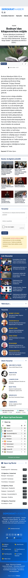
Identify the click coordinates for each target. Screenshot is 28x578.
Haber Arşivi (7, 558)
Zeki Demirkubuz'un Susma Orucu (16, 338)
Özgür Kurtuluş (14, 320)
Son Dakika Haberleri (18, 554)
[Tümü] (26, 303)
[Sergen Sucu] (4, 396)
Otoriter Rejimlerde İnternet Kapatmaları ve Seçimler (17, 323)
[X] (10, 534)
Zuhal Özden (13, 335)
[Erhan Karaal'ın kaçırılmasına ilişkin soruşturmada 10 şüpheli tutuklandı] (21, 194)
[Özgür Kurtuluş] (4, 322)
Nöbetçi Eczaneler (5, 545)
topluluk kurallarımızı (15, 238)
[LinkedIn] (15, 534)
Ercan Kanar (13, 343)
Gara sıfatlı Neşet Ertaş (15, 367)
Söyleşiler (19, 16)
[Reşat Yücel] (4, 388)
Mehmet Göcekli (14, 313)
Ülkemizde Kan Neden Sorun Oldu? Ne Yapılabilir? (17, 353)
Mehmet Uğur (13, 328)
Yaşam (14, 25)
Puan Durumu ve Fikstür (20, 550)
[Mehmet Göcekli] (4, 315)
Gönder (4, 233)
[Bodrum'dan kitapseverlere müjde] (14, 54)
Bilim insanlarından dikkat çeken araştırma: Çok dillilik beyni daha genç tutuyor (20, 172)
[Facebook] (7, 534)
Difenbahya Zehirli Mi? (19, 566)
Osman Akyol (13, 402)
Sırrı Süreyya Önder (15, 365)
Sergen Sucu (13, 395)
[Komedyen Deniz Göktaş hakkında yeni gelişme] (7, 180)
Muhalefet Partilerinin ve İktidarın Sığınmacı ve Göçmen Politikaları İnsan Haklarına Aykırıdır (18, 346)
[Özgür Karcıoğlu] (4, 352)
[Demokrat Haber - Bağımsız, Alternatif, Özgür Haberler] (12, 9)
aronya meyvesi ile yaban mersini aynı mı (14, 568)
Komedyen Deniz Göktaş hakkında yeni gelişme (7, 187)
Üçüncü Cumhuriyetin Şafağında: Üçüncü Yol (15, 389)
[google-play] (18, 538)
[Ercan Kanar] (4, 345)
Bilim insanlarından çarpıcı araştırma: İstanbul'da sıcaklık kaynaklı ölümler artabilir (6, 172)
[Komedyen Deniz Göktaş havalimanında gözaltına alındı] (7, 194)
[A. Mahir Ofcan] (4, 381)
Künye (7, 564)
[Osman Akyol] (4, 403)
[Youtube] (18, 534)
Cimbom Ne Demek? (7, 566)
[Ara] (2, 12)
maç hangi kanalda (14, 571)
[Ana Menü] (4, 12)
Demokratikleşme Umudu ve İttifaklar (17, 382)
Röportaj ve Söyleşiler (15, 564)
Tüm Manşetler (8, 554)
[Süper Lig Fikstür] (26, 463)
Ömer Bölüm (13, 372)
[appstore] (9, 538)
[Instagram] (12, 534)
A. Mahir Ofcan (13, 379)
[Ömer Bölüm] (4, 373)
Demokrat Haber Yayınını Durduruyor (16, 316)
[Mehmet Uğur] (4, 330)
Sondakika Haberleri (7, 16)
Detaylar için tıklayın (14, 457)
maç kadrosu (21, 569)
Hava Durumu (20, 544)
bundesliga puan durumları (10, 569)
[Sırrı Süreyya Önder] (4, 366)
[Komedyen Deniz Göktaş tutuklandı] (21, 180)
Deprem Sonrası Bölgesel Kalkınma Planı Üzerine (16, 331)
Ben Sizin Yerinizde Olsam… (17, 397)
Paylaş (4, 63)
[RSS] (21, 534)
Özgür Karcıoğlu (14, 351)
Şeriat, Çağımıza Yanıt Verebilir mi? (15, 404)
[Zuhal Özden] (4, 337)
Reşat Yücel (12, 387)
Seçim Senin (12, 374)
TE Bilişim (18, 575)
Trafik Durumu (7, 549)
